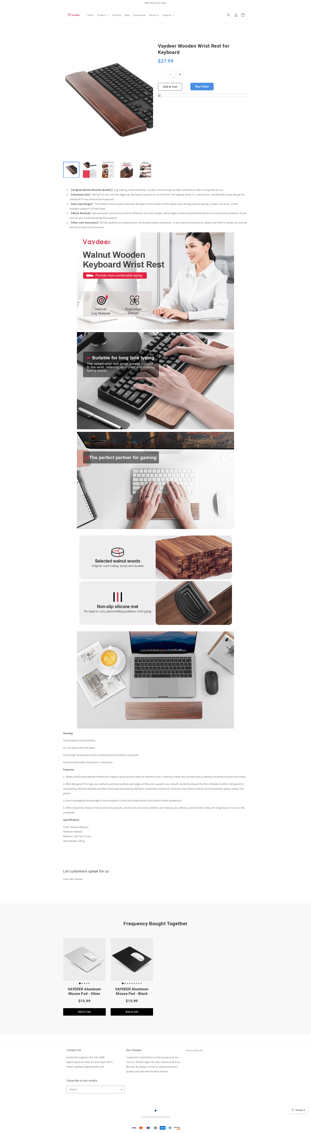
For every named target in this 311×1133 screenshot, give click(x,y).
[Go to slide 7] (136, 983)
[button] (103, 15)
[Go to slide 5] (89, 983)
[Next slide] (149, 170)
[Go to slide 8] (138, 983)
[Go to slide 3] (84, 983)
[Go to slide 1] (80, 983)
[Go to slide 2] (82, 983)
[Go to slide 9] (141, 983)
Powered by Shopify (162, 1117)
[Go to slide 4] (86, 983)
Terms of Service (194, 1050)
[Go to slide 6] (134, 983)
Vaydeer (151, 1117)
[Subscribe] (121, 1089)
